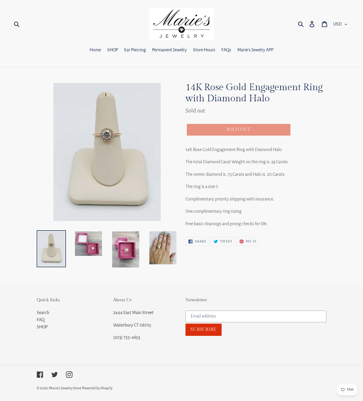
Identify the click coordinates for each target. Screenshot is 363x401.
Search (43, 312)
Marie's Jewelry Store (65, 388)
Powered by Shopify (97, 388)
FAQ (41, 320)
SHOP (42, 327)
